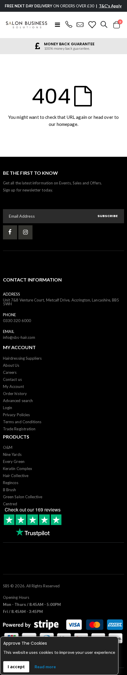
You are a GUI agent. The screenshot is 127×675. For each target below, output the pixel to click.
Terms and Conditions (22, 421)
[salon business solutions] (26, 25)
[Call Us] (68, 25)
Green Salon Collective (22, 496)
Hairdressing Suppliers (22, 358)
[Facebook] (10, 232)
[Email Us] (80, 25)
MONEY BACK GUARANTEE (69, 44)
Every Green (14, 461)
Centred (10, 503)
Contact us (12, 379)
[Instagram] (25, 232)
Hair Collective (15, 475)
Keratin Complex (17, 468)
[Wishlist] (92, 24)
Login (7, 407)
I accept (16, 666)
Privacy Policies (16, 414)
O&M (7, 447)
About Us (11, 365)
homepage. (67, 124)
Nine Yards (12, 454)
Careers (10, 372)
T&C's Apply (110, 6)
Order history (15, 393)
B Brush (9, 489)
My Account (13, 386)
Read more (45, 666)
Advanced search (18, 400)
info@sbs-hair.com (19, 337)
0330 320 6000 (17, 320)
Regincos (11, 482)
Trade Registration (19, 428)
